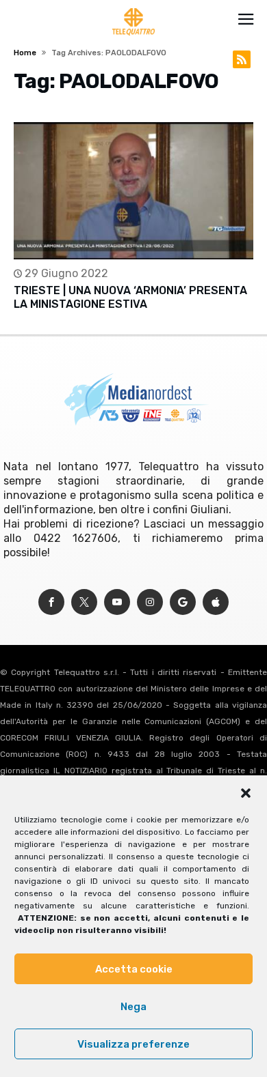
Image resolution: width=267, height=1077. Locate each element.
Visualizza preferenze (133, 1044)
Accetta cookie (134, 969)
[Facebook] (51, 602)
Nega (133, 1007)
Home (25, 52)
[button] (246, 793)
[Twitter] (84, 602)
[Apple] (216, 602)
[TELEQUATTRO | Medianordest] (133, 8)
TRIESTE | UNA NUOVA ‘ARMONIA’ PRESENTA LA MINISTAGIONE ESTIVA (130, 297)
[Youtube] (117, 602)
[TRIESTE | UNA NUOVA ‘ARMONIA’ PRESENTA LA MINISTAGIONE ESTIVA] (133, 190)
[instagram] (150, 602)
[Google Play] (183, 602)
